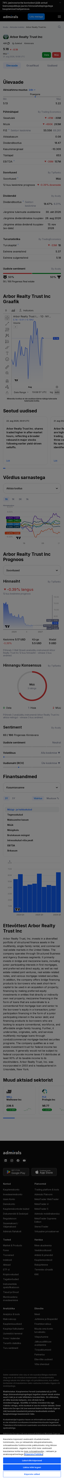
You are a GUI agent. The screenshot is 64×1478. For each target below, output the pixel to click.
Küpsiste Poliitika (34, 1454)
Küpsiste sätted (32, 1474)
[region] (32, 1456)
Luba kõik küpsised (32, 1460)
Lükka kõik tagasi (32, 1467)
